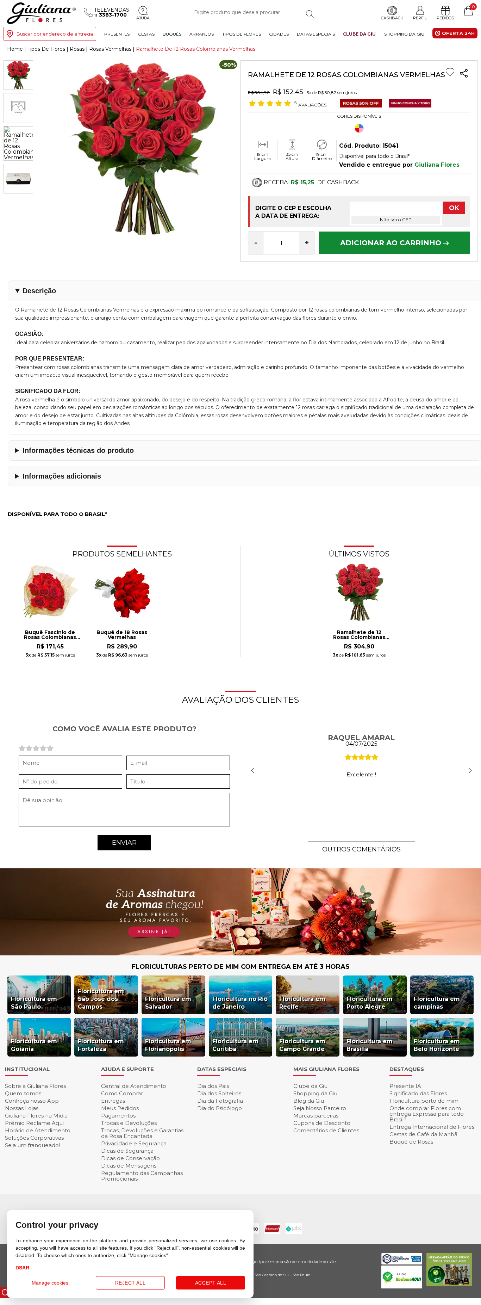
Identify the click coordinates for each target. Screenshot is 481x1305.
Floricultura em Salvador (168, 1003)
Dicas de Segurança (127, 1150)
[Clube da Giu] (240, 953)
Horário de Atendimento (37, 1130)
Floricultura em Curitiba (235, 1045)
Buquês (172, 33)
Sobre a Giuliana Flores (35, 1086)
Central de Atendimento (133, 1086)
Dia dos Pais (213, 1086)
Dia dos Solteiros (219, 1093)
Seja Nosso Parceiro (319, 1108)
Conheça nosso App (32, 1100)
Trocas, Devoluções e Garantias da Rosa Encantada (142, 1133)
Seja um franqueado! (32, 1145)
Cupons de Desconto (321, 1123)
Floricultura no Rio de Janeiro (240, 1003)
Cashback (392, 18)
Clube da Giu (359, 33)
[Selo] (357, 105)
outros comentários (361, 849)
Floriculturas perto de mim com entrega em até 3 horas (241, 967)
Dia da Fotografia (220, 1100)
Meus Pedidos (120, 1108)
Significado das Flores (418, 1093)
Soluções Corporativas (34, 1137)
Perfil (420, 18)
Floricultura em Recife (302, 1003)
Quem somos (23, 1093)
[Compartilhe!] (463, 74)
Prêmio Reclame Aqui (34, 1123)
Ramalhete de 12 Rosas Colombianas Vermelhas (359, 635)
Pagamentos (118, 1115)
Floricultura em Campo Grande (302, 1045)
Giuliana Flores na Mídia (36, 1115)
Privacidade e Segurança (134, 1143)
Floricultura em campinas (437, 1003)
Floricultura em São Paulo (34, 1003)
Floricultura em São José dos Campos (101, 999)
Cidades (279, 33)
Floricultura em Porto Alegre (369, 1003)
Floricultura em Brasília (369, 1045)
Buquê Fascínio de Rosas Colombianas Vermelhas (50, 635)
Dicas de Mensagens (128, 1165)
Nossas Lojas (21, 1108)
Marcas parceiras (315, 1115)
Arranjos (201, 33)
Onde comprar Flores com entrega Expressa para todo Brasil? (426, 1114)
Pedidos (445, 18)
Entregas (113, 1100)
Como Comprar (122, 1093)
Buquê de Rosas (411, 1141)
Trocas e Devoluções (129, 1123)
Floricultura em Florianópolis (168, 1045)
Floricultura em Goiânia (34, 1045)
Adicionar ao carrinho (391, 243)
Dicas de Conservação (130, 1158)
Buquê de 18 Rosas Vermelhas (121, 635)
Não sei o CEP (396, 219)
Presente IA (405, 1086)
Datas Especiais (316, 33)
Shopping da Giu (404, 33)
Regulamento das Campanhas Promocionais (142, 1176)
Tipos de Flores (241, 33)
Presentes (117, 33)
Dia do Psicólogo (219, 1108)
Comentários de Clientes (326, 1130)
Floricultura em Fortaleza (101, 1045)
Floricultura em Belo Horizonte (437, 1045)
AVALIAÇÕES (312, 104)
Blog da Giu (308, 1100)
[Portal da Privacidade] (401, 1262)
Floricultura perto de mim (423, 1100)
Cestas (146, 33)
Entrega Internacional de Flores (431, 1127)
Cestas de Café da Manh (423, 1134)
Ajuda (143, 18)
